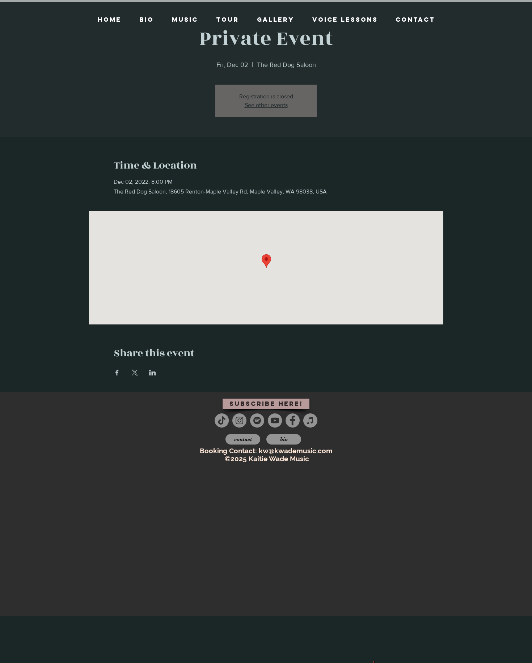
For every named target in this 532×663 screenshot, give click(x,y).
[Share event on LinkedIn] (152, 372)
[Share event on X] (134, 372)
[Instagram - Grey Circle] (239, 420)
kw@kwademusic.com (296, 451)
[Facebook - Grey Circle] (293, 420)
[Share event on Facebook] (117, 372)
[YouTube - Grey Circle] (275, 420)
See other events (266, 105)
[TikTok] (222, 420)
